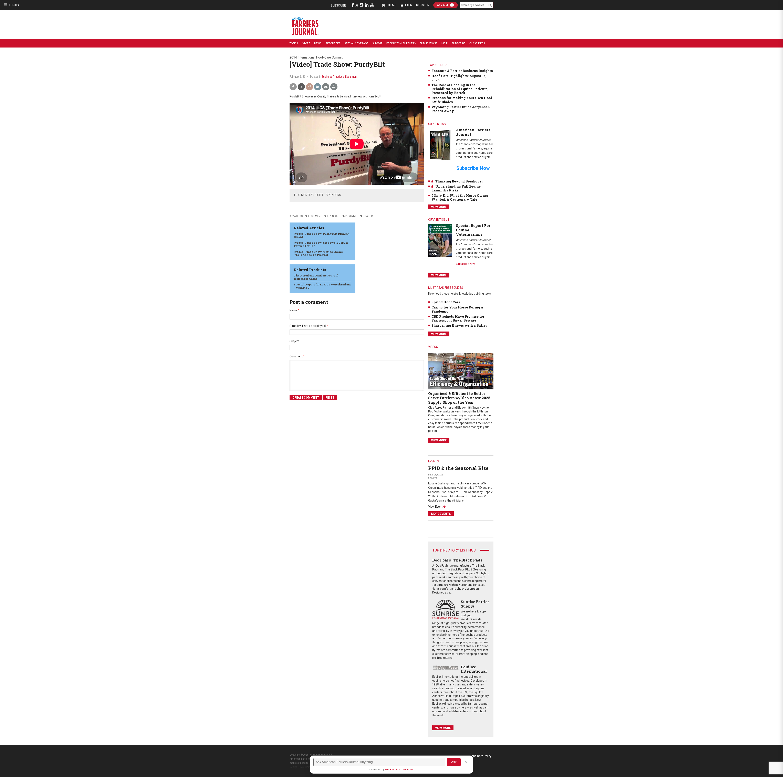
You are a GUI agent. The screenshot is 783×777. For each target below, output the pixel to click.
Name (294, 310)
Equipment (351, 76)
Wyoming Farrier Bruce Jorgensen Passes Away (460, 109)
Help (444, 43)
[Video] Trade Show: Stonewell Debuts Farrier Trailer (321, 244)
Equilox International (474, 669)
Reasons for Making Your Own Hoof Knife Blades (461, 100)
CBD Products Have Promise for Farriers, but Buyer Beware (457, 318)
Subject (294, 341)
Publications (428, 43)
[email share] (325, 87)
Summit (377, 43)
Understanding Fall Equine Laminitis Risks (456, 188)
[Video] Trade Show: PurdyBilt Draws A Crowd (321, 235)
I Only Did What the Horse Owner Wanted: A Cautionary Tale (459, 197)
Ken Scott (333, 216)
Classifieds (477, 43)
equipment (315, 216)
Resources (333, 43)
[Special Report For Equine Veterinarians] (440, 240)
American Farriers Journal (473, 132)
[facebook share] (293, 87)
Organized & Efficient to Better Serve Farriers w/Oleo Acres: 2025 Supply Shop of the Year (459, 398)
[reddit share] (309, 87)
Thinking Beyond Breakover (459, 181)
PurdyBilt (351, 216)
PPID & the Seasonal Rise (458, 468)
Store (306, 43)
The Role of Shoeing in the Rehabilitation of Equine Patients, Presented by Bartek (459, 89)
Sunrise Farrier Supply (475, 604)
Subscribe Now (466, 263)
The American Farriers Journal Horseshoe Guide (316, 277)
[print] (333, 87)
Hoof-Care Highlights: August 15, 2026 (458, 78)
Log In (408, 5)
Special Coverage (356, 43)
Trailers (368, 216)
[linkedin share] (317, 87)
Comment (297, 356)
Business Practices (333, 76)
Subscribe (338, 5)
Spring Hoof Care (445, 302)
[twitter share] (301, 87)
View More (439, 207)
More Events (441, 513)
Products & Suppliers (401, 43)
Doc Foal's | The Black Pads (457, 560)
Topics (14, 5)
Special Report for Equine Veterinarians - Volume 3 (322, 286)
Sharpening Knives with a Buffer (459, 325)
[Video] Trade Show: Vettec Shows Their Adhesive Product (318, 253)
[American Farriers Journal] (440, 145)
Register (422, 5)
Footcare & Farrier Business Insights (462, 71)
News (318, 43)
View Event (435, 506)
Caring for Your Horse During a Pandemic (457, 309)
